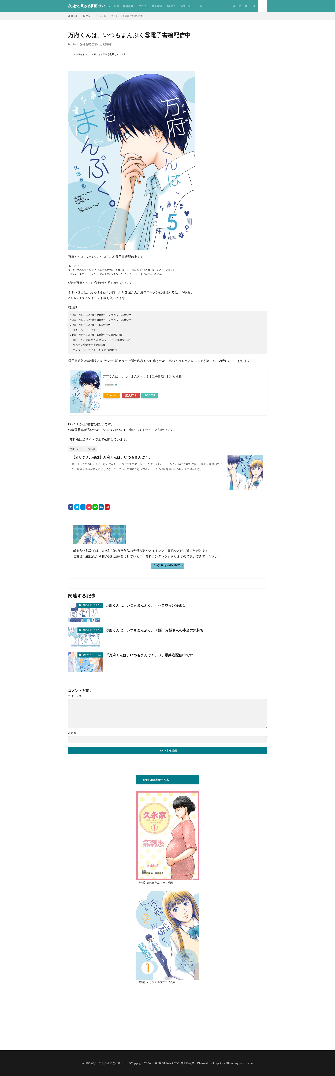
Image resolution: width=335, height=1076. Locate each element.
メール (198, 6)
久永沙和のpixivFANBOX (167, 565)
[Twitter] (76, 507)
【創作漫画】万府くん (90, 44)
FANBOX (185, 6)
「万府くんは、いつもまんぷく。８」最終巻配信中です (149, 655)
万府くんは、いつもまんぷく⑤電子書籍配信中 (119, 15)
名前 (72, 733)
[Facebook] (70, 507)
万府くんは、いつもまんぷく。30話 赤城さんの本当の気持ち (155, 630)
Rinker (117, 385)
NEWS (86, 15)
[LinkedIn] (101, 507)
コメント (75, 696)
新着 (116, 6)
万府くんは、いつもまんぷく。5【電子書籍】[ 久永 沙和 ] (143, 376)
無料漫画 (128, 6)
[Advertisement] (165, 1015)
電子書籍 (157, 6)
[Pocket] (89, 507)
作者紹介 (171, 6)
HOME (74, 16)
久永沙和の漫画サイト (89, 6)
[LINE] (95, 507)
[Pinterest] (107, 507)
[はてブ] (82, 507)
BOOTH (149, 395)
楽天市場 (130, 395)
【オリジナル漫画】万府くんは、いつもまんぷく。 (112, 457)
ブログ (142, 6)
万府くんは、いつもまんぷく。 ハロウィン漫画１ (146, 605)
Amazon (112, 395)
